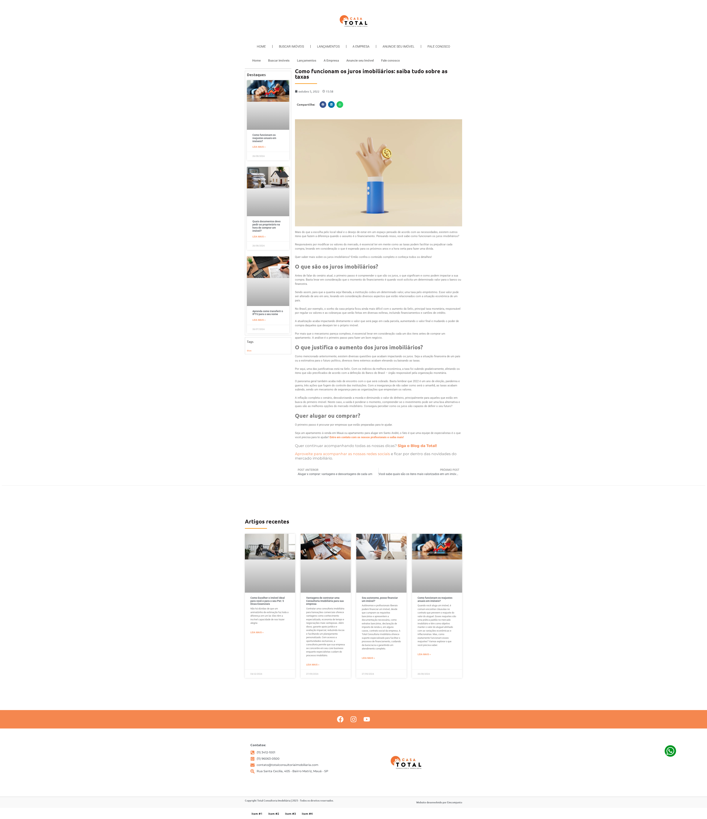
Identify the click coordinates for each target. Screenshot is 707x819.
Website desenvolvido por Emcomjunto (439, 802)
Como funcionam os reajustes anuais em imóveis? (264, 138)
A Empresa (361, 46)
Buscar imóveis (291, 46)
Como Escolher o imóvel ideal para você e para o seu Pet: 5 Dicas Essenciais (267, 601)
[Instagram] (353, 719)
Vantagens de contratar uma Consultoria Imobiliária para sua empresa (325, 601)
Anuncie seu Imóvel (398, 46)
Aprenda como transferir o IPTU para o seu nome (267, 313)
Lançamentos (328, 46)
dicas (249, 350)
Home (261, 46)
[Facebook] (340, 719)
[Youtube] (366, 719)
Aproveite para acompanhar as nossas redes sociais (342, 454)
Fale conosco (439, 46)
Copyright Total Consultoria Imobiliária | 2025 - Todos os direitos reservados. (289, 800)
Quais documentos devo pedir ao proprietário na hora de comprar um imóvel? (266, 226)
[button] (323, 104)
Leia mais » (258, 146)
